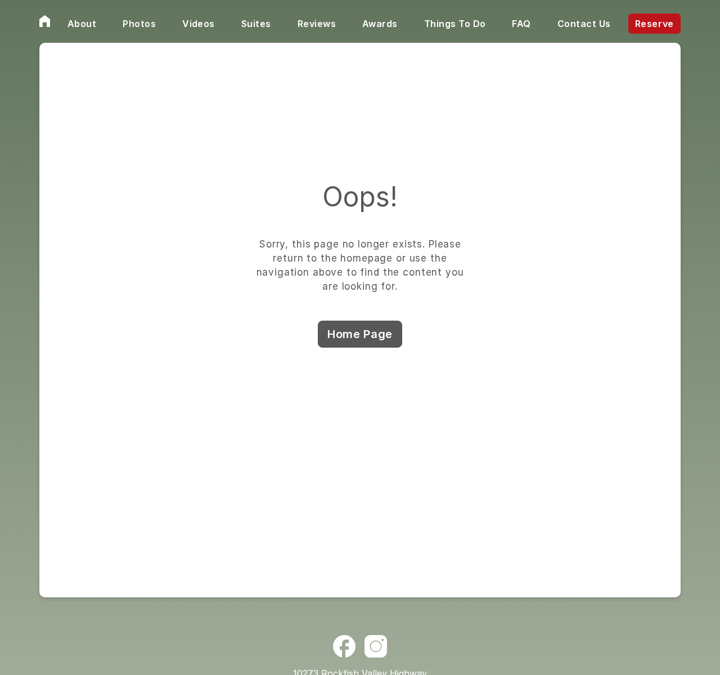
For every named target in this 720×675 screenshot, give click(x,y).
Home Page (360, 334)
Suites (256, 23)
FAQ (521, 23)
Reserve (654, 23)
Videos (198, 23)
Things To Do (455, 23)
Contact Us (584, 23)
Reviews (317, 23)
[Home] (44, 21)
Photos (139, 23)
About (82, 23)
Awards (380, 23)
